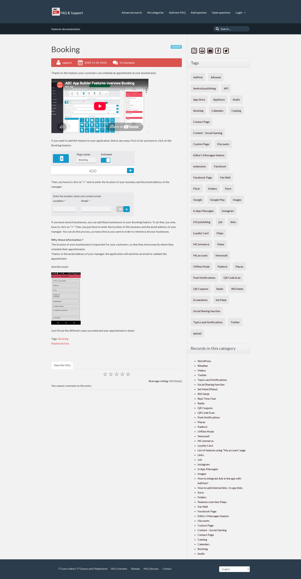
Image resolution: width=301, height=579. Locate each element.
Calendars (217, 110)
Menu (220, 244)
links (233, 222)
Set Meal (221, 300)
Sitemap (135, 568)
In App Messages (203, 210)
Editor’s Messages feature (208, 155)
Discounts (223, 144)
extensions (199, 166)
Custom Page (201, 144)
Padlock (222, 266)
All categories (155, 12)
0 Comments (127, 62)
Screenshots (200, 300)
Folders (212, 188)
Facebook (220, 166)
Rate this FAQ (62, 365)
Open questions (221, 12)
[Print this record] (203, 50)
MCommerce (201, 244)
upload (197, 333)
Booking (63, 338)
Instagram (228, 210)
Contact (167, 568)
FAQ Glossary (151, 568)
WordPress (204, 361)
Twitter (235, 322)
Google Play (217, 199)
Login (239, 12)
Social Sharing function (206, 311)
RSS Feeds (237, 288)
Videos (202, 370)
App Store (199, 99)
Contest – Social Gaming (207, 132)
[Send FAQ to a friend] (210, 50)
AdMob (198, 77)
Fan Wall (225, 177)
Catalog (236, 110)
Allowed (216, 77)
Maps (220, 233)
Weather (203, 365)
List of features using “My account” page (222, 450)
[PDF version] (195, 50)
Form (228, 188)
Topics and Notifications (208, 322)
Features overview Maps (212, 501)
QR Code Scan (232, 277)
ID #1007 (176, 46)
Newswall (221, 255)
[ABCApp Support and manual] (67, 12)
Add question (199, 12)
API (226, 88)
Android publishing (204, 88)
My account (200, 255)
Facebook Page (202, 177)
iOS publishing (201, 222)
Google (197, 199)
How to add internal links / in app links (220, 487)
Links (201, 455)
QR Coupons (200, 288)
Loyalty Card (201, 233)
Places (239, 266)
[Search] (216, 28)
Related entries (60, 343)
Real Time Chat (207, 398)
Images (237, 199)
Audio (236, 99)
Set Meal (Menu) (207, 389)
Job (200, 459)
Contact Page (201, 121)
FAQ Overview (119, 568)
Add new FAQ (177, 12)
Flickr (196, 188)
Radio (219, 288)
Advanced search (132, 12)
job (220, 222)
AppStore (219, 99)
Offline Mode (201, 266)
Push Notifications (204, 277)
